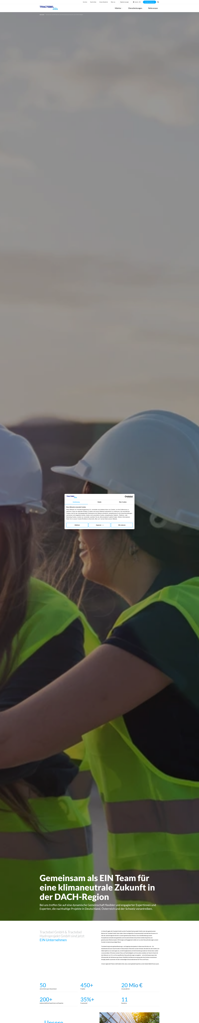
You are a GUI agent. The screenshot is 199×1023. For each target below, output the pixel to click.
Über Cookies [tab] (123, 502)
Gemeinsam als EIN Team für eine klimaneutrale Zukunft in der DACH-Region (64, 14)
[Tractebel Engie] (49, 8)
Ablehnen (77, 525)
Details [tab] (99, 502)
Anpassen (98, 525)
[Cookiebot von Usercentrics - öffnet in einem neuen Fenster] (126, 497)
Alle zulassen (121, 525)
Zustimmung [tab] (76, 502)
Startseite (42, 14)
